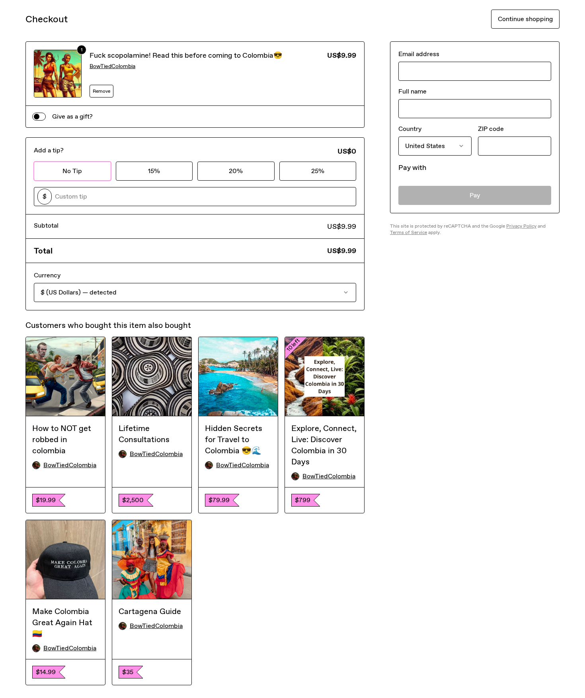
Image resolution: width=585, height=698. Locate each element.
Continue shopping (525, 19)
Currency (47, 275)
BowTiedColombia (112, 66)
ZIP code (491, 129)
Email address (418, 54)
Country (409, 129)
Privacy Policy (521, 226)
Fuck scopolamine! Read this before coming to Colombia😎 (186, 55)
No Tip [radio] (72, 171)
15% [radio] (154, 171)
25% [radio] (317, 171)
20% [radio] (236, 171)
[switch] (39, 117)
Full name (412, 91)
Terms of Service (408, 232)
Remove (101, 91)
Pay (475, 195)
